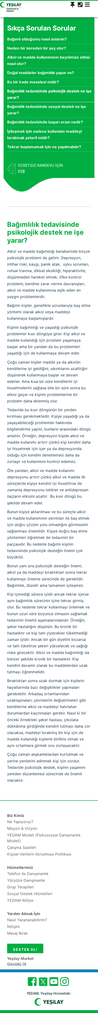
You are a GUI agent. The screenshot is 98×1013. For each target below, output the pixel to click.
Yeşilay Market (20, 958)
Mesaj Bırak (17, 933)
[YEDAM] (10, 6)
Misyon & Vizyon (22, 828)
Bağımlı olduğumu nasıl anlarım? (37, 39)
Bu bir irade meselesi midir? (33, 82)
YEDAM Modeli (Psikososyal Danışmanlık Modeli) (44, 838)
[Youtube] (53, 982)
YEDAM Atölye (20, 900)
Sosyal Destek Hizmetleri (29, 893)
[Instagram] (64, 982)
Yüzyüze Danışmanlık (26, 880)
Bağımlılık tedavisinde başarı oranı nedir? (45, 122)
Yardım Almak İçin (23, 913)
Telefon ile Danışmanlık (28, 873)
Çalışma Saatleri (21, 847)
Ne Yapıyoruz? (20, 821)
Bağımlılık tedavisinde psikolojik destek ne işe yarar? (49, 94)
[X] (43, 984)
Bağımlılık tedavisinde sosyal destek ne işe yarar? (46, 109)
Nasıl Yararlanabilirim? (27, 919)
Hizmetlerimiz (20, 867)
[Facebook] (32, 982)
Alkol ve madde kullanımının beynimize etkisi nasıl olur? (48, 60)
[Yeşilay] (49, 1001)
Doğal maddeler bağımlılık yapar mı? (40, 72)
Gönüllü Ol (16, 964)
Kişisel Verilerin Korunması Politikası (39, 854)
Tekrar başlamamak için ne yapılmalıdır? (44, 146)
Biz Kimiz (15, 815)
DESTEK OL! (25, 950)
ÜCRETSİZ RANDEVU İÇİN (40, 168)
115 (21, 170)
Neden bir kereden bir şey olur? (36, 48)
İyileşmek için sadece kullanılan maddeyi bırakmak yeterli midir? (44, 134)
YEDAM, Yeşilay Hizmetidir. (49, 993)
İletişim (13, 926)
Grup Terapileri (20, 887)
